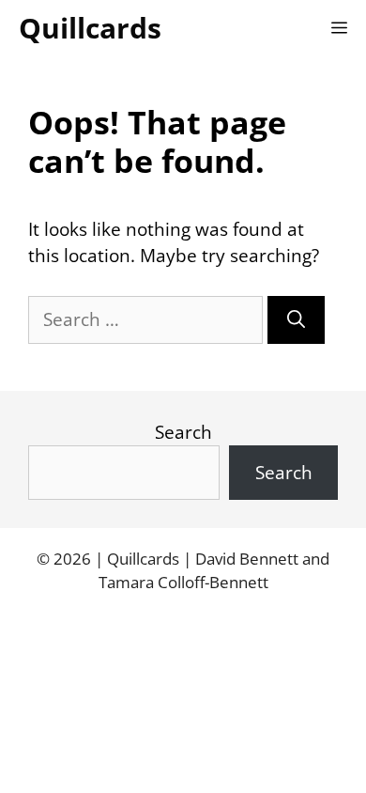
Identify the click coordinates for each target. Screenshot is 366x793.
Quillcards (90, 27)
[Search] (296, 320)
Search (183, 432)
